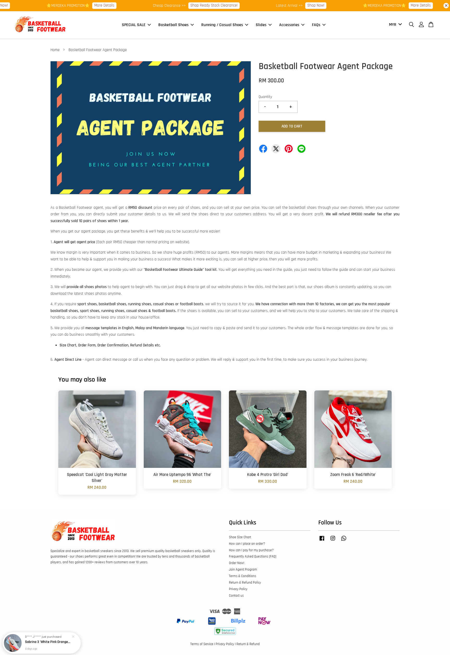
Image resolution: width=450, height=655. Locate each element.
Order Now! (236, 563)
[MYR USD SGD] (394, 25)
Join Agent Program (243, 569)
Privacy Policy (238, 589)
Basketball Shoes (173, 25)
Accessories (289, 25)
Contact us (236, 595)
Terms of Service (201, 644)
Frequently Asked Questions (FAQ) (252, 556)
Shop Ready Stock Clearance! (197, 5)
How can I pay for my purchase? (251, 550)
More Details (88, 5)
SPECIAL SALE (134, 25)
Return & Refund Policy (245, 582)
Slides (261, 25)
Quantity (265, 96)
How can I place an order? (247, 544)
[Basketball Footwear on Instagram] (332, 541)
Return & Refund (248, 644)
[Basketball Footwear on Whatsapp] (343, 541)
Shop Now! (299, 5)
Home (55, 49)
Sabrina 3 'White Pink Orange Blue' (48, 640)
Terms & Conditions (242, 576)
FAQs (316, 25)
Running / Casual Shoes (222, 25)
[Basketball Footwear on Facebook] (322, 541)
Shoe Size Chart (240, 537)
